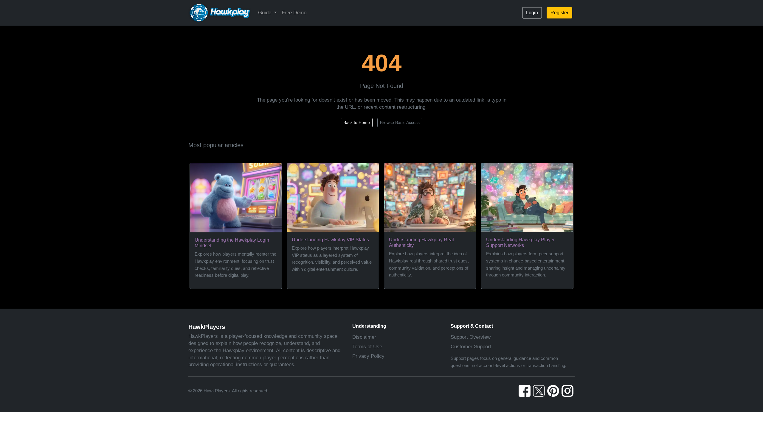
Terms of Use (367, 346)
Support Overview (471, 337)
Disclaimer (364, 337)
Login (532, 12)
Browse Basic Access (400, 122)
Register (559, 12)
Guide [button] (265, 12)
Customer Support (471, 346)
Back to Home (356, 122)
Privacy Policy (368, 356)
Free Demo (294, 12)
